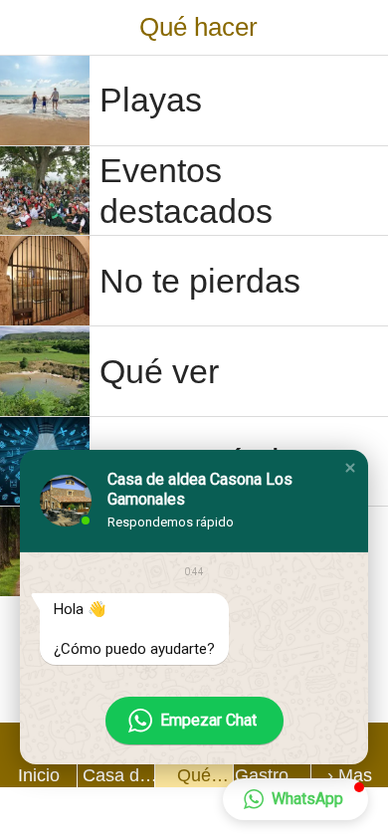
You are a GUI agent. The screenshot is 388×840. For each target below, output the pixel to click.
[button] (350, 468)
